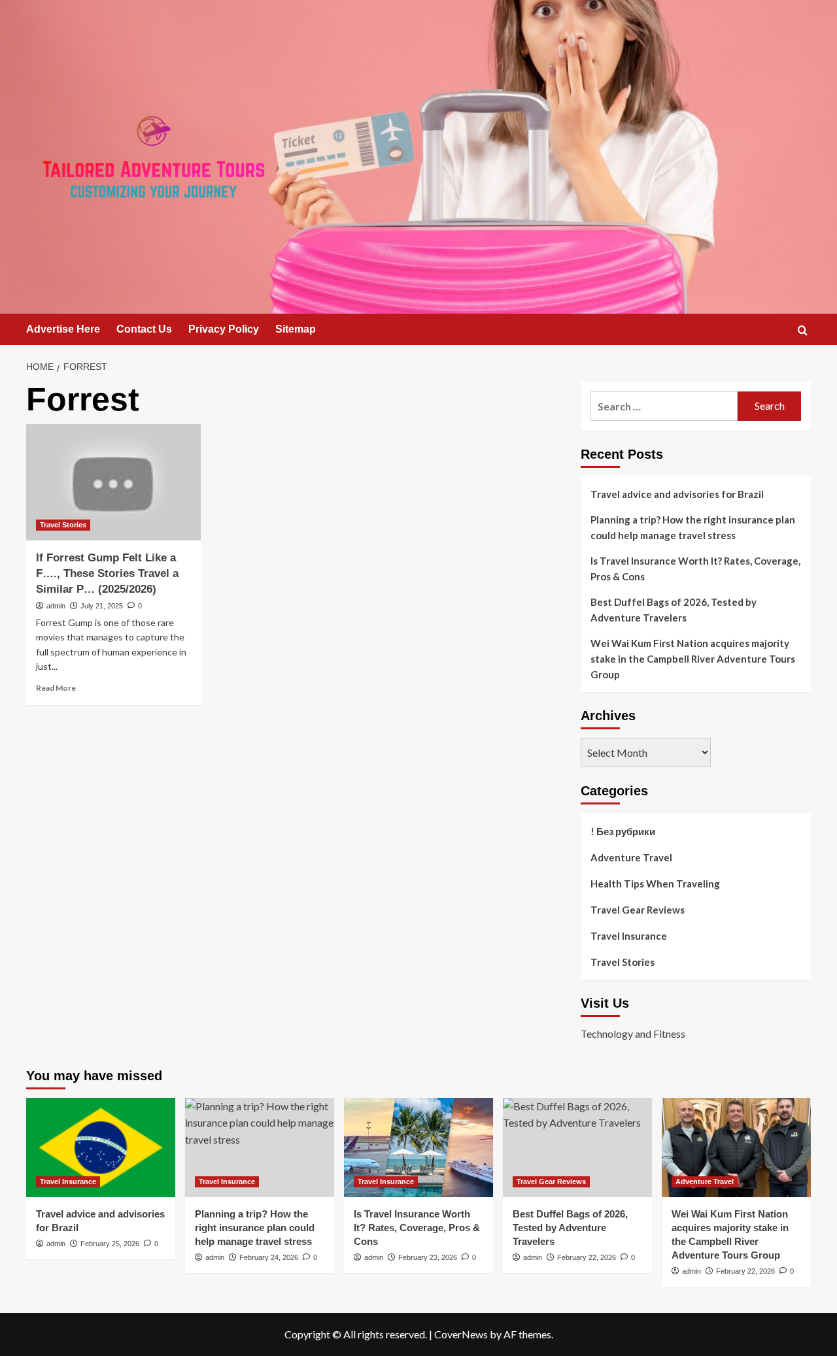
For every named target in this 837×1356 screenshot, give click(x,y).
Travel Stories (63, 525)
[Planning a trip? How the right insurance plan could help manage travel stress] (259, 1147)
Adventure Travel (631, 857)
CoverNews (461, 1334)
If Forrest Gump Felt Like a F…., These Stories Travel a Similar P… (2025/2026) (107, 573)
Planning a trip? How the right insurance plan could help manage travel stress (692, 527)
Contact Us (144, 329)
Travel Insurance (628, 936)
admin (55, 606)
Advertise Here (63, 329)
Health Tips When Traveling (655, 883)
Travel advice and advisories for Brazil (677, 494)
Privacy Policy (223, 329)
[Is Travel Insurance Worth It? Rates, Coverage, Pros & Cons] (418, 1147)
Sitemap (295, 329)
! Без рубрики (622, 831)
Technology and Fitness (633, 1033)
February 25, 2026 (109, 1244)
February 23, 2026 (427, 1257)
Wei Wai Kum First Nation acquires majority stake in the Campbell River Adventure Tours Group (692, 658)
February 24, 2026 (268, 1257)
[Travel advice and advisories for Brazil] (100, 1147)
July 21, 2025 (101, 606)
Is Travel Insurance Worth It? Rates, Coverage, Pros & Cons (695, 568)
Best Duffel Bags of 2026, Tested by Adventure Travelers (673, 609)
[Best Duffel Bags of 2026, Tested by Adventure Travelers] (577, 1147)
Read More (56, 688)
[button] (802, 330)
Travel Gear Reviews (637, 910)
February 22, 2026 (586, 1257)
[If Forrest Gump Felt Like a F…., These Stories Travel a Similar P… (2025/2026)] (113, 482)
